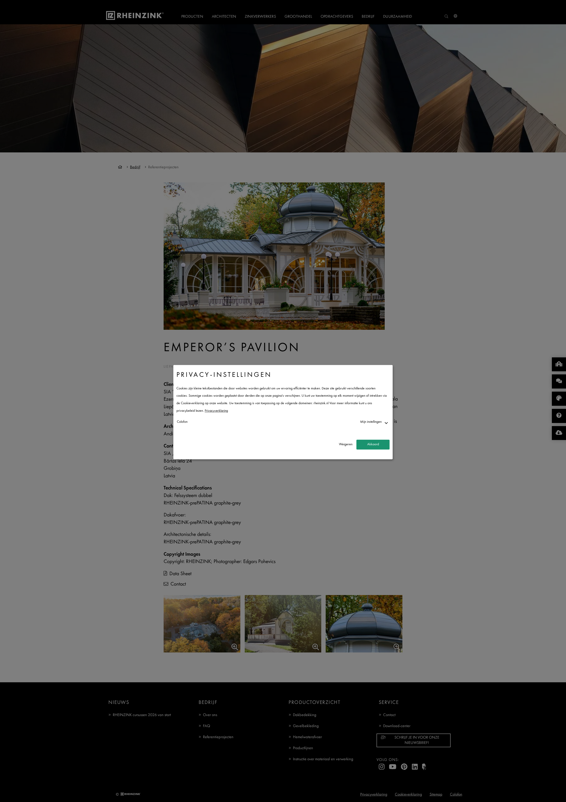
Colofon (182, 422)
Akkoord (373, 444)
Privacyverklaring (216, 411)
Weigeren (345, 444)
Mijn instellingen (371, 422)
